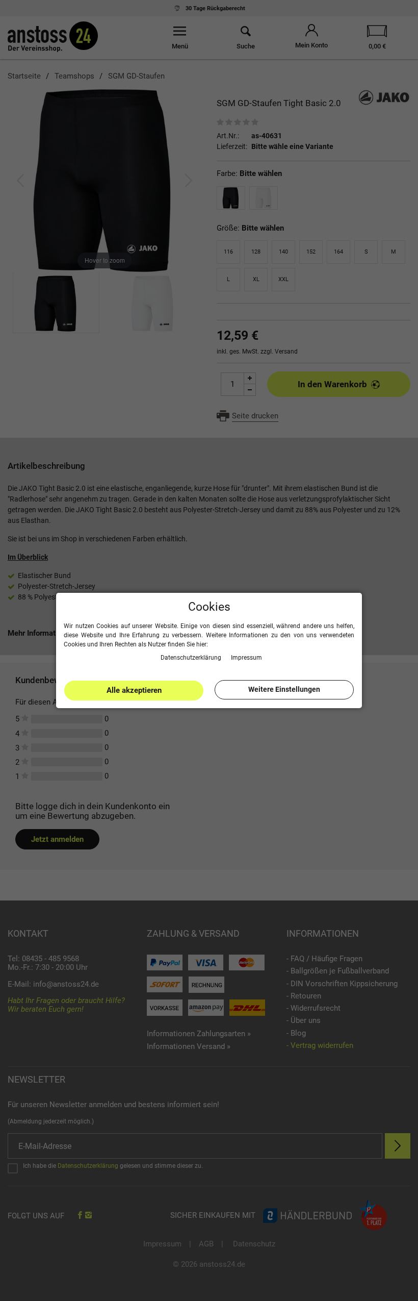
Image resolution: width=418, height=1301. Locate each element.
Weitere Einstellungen (284, 689)
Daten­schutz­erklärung (192, 657)
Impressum (246, 657)
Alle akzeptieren (134, 690)
